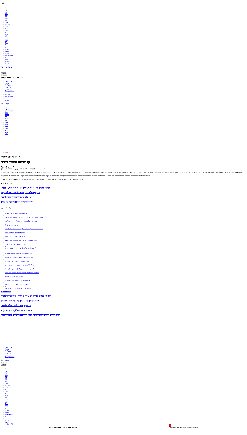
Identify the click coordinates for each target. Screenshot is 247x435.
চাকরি (6, 48)
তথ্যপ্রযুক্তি (8, 38)
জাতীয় (6, 11)
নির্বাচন (6, 28)
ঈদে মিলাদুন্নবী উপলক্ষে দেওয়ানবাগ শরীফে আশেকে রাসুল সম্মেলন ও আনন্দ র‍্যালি (30, 314)
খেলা (6, 17)
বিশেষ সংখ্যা (8, 63)
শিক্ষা (6, 21)
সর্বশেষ (6, 9)
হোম (6, 7)
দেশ (6, 13)
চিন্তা (6, 42)
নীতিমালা (7, 422)
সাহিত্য (6, 36)
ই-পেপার (7, 53)
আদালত (6, 34)
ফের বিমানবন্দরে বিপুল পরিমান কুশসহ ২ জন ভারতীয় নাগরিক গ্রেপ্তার (26, 187)
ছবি (5, 57)
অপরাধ (6, 32)
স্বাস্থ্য (6, 40)
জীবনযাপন (7, 24)
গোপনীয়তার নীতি (9, 424)
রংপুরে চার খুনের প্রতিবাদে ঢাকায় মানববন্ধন (17, 201)
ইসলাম (6, 22)
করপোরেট (7, 49)
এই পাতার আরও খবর (6, 292)
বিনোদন (6, 19)
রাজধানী (6, 26)
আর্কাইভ (7, 61)
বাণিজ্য (6, 15)
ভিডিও (6, 59)
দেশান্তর (7, 30)
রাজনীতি (7, 115)
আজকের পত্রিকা (9, 55)
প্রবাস (6, 44)
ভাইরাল (6, 46)
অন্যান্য (7, 51)
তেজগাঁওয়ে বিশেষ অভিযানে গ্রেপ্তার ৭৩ (16, 197)
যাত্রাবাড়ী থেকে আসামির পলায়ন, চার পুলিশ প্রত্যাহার (20, 192)
